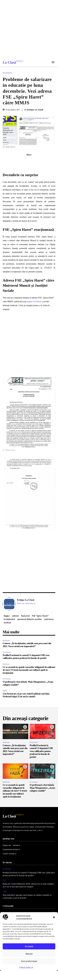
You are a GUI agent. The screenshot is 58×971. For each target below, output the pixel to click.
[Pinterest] (32, 160)
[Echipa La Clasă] (9, 604)
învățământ (9, 619)
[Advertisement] (29, 29)
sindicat (7, 622)
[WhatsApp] (38, 160)
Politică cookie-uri (26, 967)
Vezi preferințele (29, 961)
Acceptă (29, 946)
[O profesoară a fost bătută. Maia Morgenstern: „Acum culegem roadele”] (42, 771)
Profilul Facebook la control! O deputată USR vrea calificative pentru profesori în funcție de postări (26, 656)
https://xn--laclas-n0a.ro (26, 603)
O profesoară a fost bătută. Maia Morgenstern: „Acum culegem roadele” (42, 788)
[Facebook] (19, 160)
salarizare (49, 619)
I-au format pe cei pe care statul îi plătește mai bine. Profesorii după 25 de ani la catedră (26, 695)
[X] (26, 160)
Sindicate (6, 640)
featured (25, 615)
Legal (5, 891)
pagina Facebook (34, 301)
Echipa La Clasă (35, 110)
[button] (54, 917)
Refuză (29, 954)
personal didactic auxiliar (30, 619)
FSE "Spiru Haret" (40, 615)
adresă (15, 615)
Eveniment (7, 73)
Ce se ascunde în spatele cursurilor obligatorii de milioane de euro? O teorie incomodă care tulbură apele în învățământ (29, 670)
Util (4, 880)
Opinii (5, 691)
